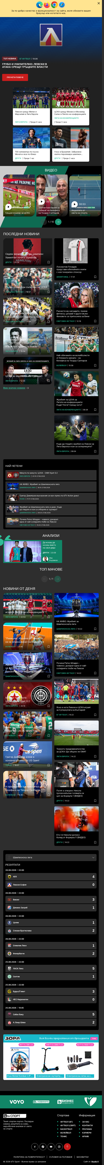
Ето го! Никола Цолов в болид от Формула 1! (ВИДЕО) (71, 836)
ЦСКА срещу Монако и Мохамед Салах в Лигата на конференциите (70, 112)
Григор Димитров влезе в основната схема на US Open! (22, 759)
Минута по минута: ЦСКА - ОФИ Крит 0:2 (39, 473)
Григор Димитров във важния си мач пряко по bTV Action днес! (49, 495)
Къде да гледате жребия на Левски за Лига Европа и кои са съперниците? (75, 445)
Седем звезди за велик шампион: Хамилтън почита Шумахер (24, 256)
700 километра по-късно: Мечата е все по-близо (27, 153)
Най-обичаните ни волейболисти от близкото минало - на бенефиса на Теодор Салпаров (73, 358)
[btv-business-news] (45, 1101)
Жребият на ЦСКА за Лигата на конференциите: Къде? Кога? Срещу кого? (69, 402)
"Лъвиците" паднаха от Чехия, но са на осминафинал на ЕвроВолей (24, 640)
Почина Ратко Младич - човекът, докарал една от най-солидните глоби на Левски (39, 520)
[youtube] (51, 1146)
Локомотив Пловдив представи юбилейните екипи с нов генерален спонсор (71, 269)
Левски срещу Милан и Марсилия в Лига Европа (26, 112)
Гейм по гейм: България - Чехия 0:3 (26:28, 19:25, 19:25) (22, 729)
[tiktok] (42, 1146)
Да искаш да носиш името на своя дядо (49, 545)
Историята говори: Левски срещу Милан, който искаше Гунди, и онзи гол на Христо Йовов (24, 343)
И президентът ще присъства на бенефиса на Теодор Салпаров (23, 788)
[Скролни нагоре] (67, 1146)
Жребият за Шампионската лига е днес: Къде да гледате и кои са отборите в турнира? (41, 508)
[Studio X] (95, 1161)
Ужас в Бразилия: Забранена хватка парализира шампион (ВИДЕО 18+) (67, 153)
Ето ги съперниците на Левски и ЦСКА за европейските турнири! (23, 374)
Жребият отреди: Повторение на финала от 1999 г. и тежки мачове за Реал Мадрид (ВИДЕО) (24, 668)
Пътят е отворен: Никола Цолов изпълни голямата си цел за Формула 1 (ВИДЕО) (70, 793)
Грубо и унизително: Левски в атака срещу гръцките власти (25, 65)
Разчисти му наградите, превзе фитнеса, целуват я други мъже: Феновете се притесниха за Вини (72, 314)
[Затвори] (98, 3)
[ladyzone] (94, 1101)
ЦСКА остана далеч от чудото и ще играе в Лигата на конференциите (25, 610)
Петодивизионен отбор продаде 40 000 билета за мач (23, 315)
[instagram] (59, 1146)
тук (94, 1038)
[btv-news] (21, 1101)
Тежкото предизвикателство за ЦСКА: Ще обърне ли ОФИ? (71, 750)
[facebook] (34, 1146)
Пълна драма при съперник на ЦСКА (26, 287)
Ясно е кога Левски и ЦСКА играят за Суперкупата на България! (73, 708)
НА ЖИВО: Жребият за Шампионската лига (39, 484)
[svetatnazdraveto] (70, 1101)
